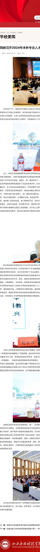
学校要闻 (20, 32)
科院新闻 (13, 32)
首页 (8, 32)
